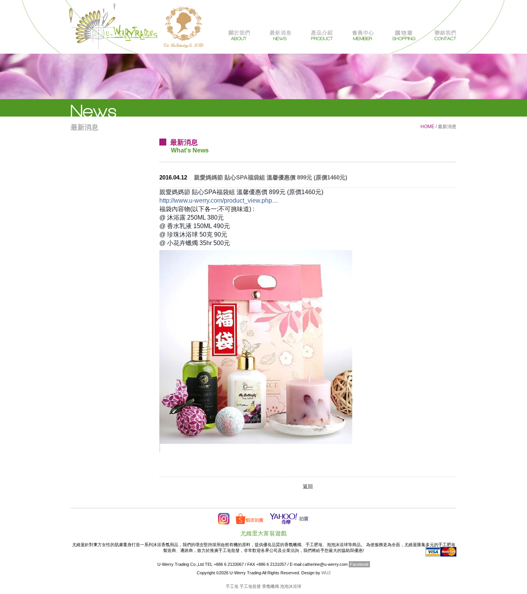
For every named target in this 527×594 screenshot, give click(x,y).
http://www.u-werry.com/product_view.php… (218, 200)
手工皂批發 (250, 586)
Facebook (359, 564)
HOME (427, 126)
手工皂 (232, 586)
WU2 (326, 572)
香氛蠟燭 (270, 586)
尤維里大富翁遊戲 (263, 533)
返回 (308, 486)
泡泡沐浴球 (290, 586)
